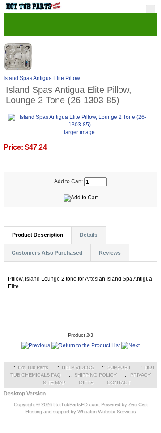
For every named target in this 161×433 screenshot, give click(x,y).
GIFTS (86, 382)
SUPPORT (119, 367)
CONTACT (119, 382)
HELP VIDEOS (78, 367)
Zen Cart (138, 404)
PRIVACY (140, 375)
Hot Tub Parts (33, 367)
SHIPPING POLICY (95, 375)
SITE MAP (54, 382)
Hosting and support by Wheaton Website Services (80, 411)
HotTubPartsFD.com (75, 404)
